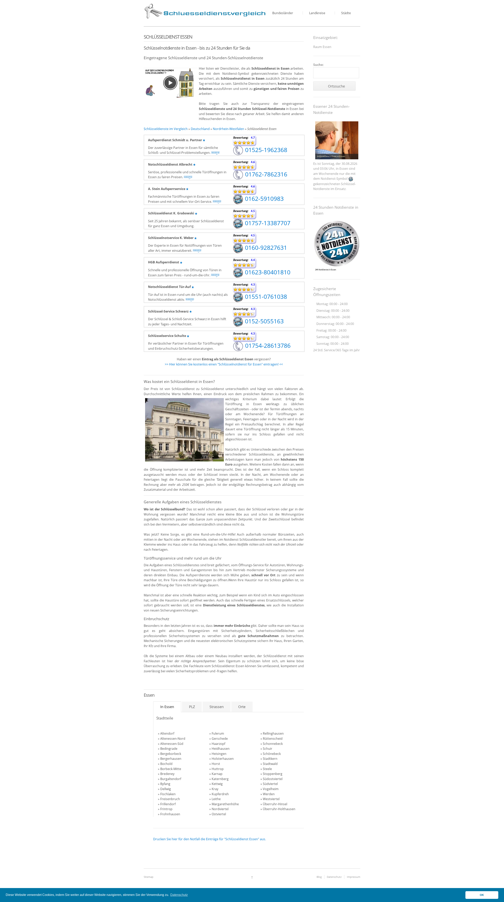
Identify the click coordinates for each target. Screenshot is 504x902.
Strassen (216, 706)
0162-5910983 (263, 199)
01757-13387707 (266, 223)
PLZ (192, 706)
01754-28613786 (267, 345)
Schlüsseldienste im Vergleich (166, 129)
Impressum (353, 877)
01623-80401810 (266, 272)
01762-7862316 (265, 174)
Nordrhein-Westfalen (228, 129)
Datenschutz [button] (179, 894)
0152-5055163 (263, 321)
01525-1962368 (265, 150)
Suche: (318, 65)
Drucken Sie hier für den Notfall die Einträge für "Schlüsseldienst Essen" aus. (209, 839)
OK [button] (482, 894)
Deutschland (200, 129)
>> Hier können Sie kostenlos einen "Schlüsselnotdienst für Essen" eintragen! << (224, 364)
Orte (242, 706)
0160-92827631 (265, 247)
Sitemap (148, 877)
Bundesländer (282, 13)
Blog (319, 877)
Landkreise (317, 13)
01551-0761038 (265, 296)
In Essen (167, 706)
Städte (346, 13)
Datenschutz (334, 877)
